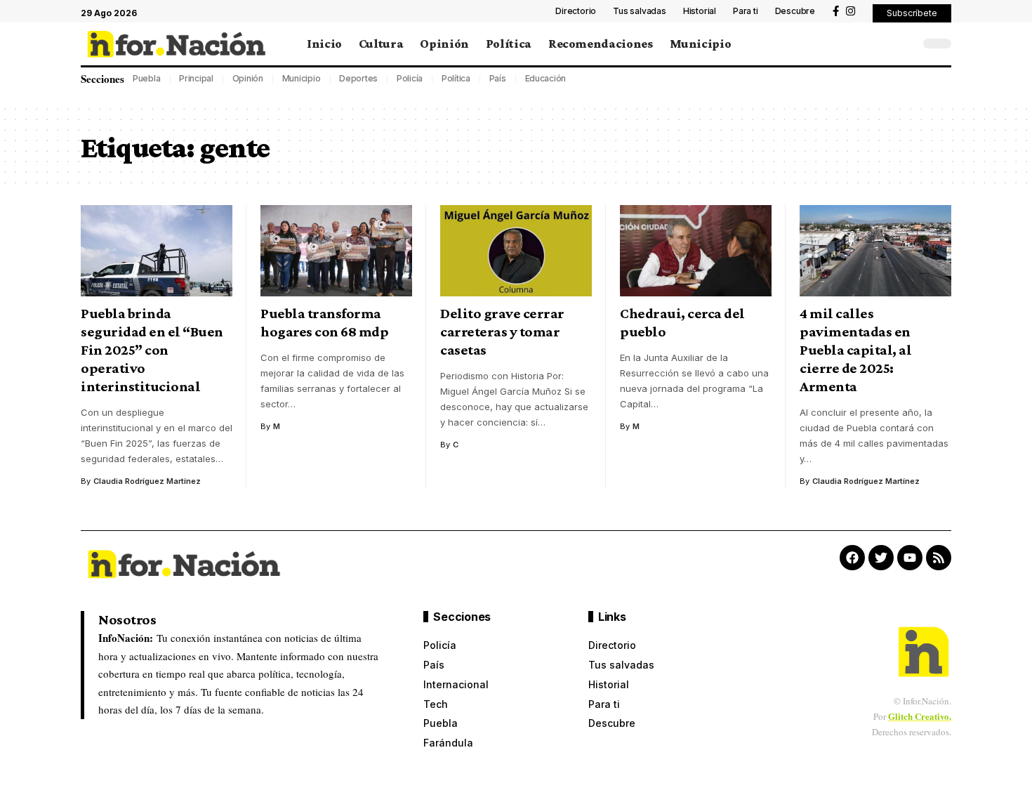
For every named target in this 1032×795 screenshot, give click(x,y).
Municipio (301, 78)
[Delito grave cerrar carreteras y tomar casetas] (516, 250)
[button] (912, 13)
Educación (546, 78)
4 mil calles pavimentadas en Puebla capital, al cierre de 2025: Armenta (855, 350)
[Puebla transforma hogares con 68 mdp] (336, 250)
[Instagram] (850, 11)
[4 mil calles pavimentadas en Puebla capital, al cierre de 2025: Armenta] (875, 250)
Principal (196, 78)
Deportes (358, 78)
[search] (906, 43)
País (497, 78)
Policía (410, 78)
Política (456, 78)
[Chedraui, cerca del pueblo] (696, 250)
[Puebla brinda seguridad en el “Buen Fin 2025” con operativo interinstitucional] (156, 250)
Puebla (147, 78)
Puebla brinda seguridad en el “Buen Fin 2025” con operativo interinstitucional (152, 350)
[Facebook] (835, 11)
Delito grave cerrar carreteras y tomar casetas (502, 331)
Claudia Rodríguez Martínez (147, 481)
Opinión (247, 78)
